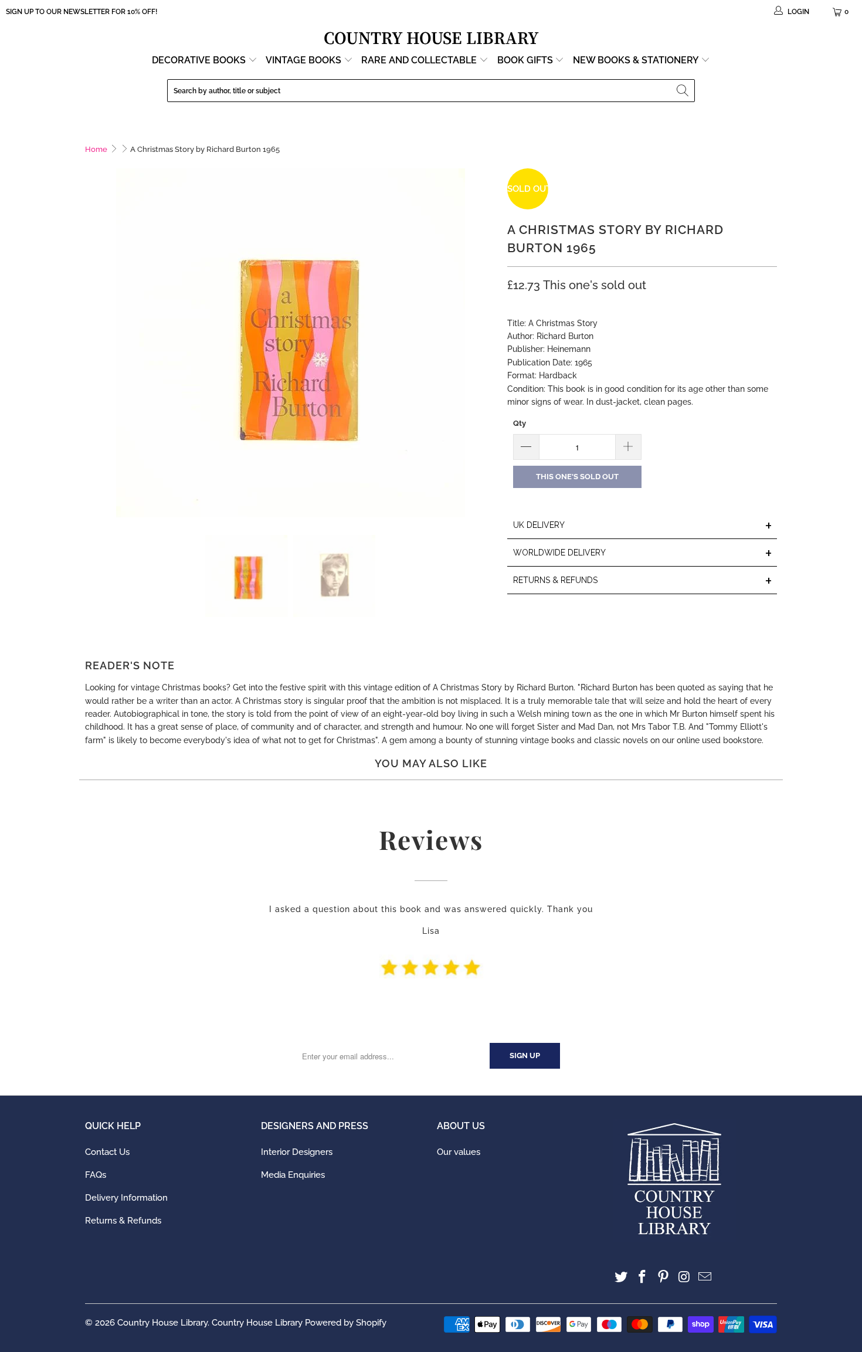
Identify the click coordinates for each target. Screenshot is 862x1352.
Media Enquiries (293, 1175)
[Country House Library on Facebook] (642, 1277)
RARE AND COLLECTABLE (420, 60)
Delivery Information (126, 1197)
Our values (458, 1152)
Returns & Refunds (123, 1220)
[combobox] (431, 90)
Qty (519, 423)
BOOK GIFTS (526, 60)
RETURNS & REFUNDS (642, 581)
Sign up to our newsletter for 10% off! (81, 12)
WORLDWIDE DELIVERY (642, 553)
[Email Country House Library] (705, 1277)
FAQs (95, 1175)
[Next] (486, 342)
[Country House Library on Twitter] (621, 1277)
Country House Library (162, 1322)
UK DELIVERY (642, 526)
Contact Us (107, 1152)
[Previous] (93, 342)
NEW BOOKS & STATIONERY (637, 60)
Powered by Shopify (345, 1322)
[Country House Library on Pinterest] (663, 1277)
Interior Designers (296, 1152)
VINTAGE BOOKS (303, 60)
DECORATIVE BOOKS (200, 60)
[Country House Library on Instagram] (684, 1277)
